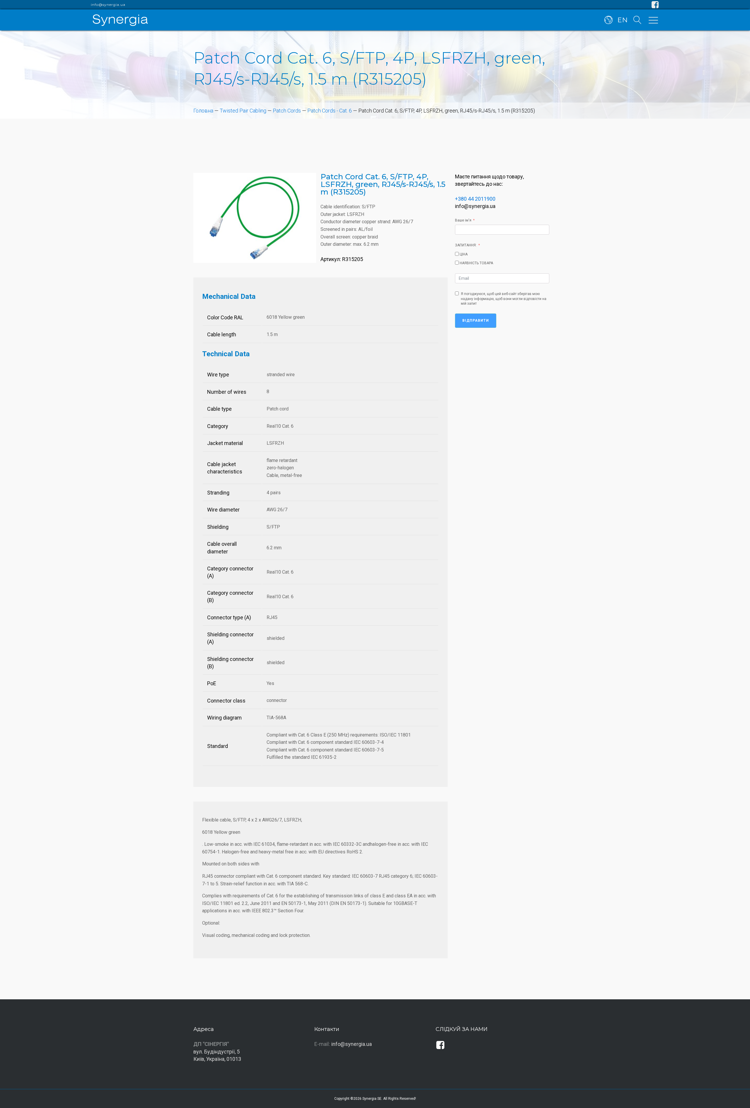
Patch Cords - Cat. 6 (329, 111)
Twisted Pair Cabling (243, 111)
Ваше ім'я (463, 220)
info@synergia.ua (108, 4)
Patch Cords (287, 111)
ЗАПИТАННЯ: (466, 245)
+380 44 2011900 (475, 199)
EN (622, 20)
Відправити (475, 320)
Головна (203, 111)
